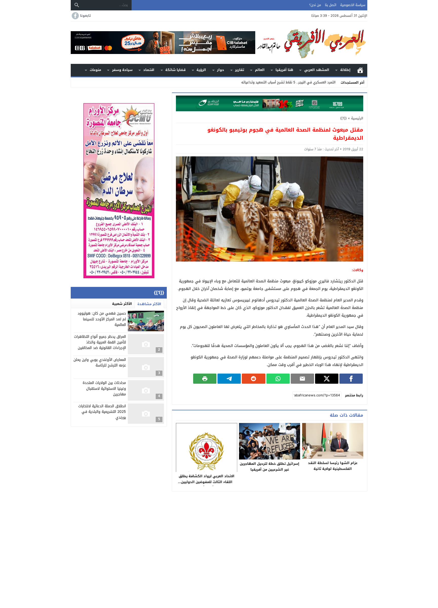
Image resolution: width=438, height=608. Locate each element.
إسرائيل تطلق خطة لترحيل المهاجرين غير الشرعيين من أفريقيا (269, 466)
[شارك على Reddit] (253, 379)
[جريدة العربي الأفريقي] (311, 42)
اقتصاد (148, 70)
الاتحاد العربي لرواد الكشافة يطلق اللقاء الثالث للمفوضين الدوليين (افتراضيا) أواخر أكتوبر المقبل (206, 482)
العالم (260, 70)
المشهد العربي (316, 70)
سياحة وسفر (122, 70)
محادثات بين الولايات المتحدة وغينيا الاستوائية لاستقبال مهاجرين (104, 388)
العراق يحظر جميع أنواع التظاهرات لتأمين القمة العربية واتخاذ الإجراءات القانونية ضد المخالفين (100, 342)
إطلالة (345, 70)
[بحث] (77, 5)
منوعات (95, 70)
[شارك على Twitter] (326, 379)
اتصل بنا (330, 5)
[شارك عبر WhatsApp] (278, 379)
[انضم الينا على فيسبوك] (75, 15)
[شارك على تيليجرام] (229, 379)
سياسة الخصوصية (352, 5)
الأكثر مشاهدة (149, 304)
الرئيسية (360, 70)
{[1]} (343, 118)
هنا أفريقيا (284, 70)
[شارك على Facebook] (351, 379)
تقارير (239, 70)
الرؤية (201, 70)
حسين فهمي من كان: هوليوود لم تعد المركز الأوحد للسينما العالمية (102, 319)
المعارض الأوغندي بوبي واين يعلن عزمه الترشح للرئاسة (100, 362)
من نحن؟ (315, 5)
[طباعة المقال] (204, 379)
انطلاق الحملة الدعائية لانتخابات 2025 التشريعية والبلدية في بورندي (102, 412)
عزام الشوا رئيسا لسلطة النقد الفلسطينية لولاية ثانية (332, 466)
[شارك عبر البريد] (302, 379)
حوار (220, 70)
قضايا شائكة (175, 70)
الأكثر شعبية (122, 304)
